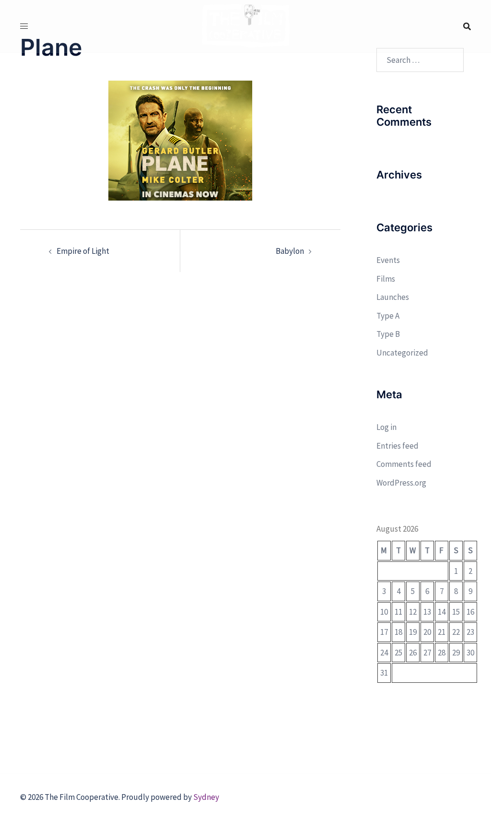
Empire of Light (83, 251)
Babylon (290, 251)
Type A (387, 315)
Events (388, 260)
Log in (386, 427)
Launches (392, 297)
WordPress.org (401, 482)
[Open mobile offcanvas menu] (24, 26)
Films (385, 279)
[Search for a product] (467, 26)
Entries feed (397, 445)
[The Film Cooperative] (246, 25)
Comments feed (404, 464)
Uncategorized (402, 352)
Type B (388, 334)
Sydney (206, 797)
